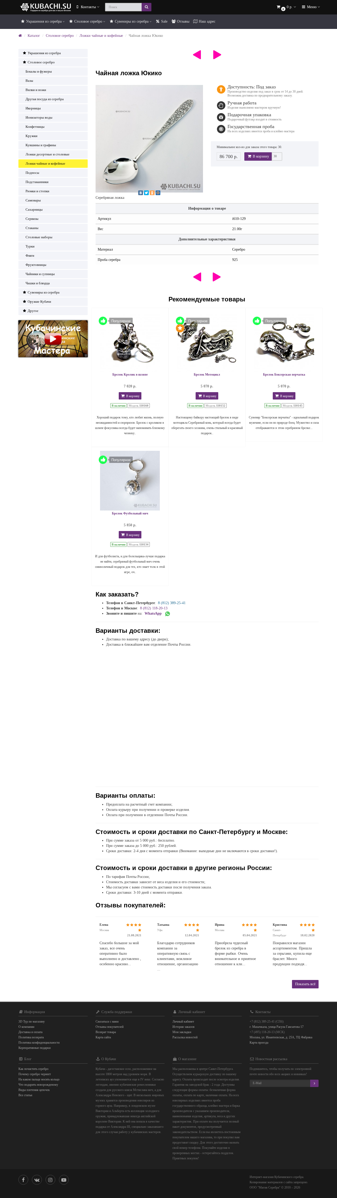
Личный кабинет (183, 1021)
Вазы (29, 81)
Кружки (31, 136)
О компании (26, 1027)
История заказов (183, 1027)
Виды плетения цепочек (34, 1090)
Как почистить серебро (33, 1069)
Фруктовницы (36, 265)
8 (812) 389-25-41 (172, 603)
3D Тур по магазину (31, 1021)
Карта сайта (103, 1037)
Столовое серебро (88, 21)
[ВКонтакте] (140, 192)
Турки (30, 246)
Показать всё (305, 984)
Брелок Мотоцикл (207, 374)
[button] (286, 7)
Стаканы (32, 228)
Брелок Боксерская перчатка (284, 374)
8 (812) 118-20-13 (153, 608)
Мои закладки (181, 1032)
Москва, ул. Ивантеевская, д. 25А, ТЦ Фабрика (281, 1037)
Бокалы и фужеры (39, 71)
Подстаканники (37, 182)
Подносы (32, 173)
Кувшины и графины (41, 145)
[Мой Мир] (158, 192)
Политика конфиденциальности (39, 1042)
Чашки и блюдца (38, 283)
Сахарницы (34, 209)
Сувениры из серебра (132, 21)
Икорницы (33, 108)
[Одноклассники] (152, 192)
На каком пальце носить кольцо (39, 1079)
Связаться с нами (107, 1021)
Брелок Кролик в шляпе (130, 374)
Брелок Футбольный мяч (130, 513)
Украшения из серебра (44, 21)
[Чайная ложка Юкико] (149, 139)
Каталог (34, 36)
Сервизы (32, 219)
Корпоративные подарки (34, 1048)
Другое (32, 311)
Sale (163, 21)
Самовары (33, 200)
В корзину (260, 156)
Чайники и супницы (40, 274)
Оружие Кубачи (39, 302)
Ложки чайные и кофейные (101, 36)
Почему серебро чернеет (34, 1074)
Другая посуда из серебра (45, 99)
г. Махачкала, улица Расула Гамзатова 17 (277, 1027)
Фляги (30, 255)
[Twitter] (146, 192)
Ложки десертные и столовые (48, 154)
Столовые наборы (39, 237)
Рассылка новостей (184, 1037)
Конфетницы (35, 127)
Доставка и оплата (30, 1032)
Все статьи (25, 1095)
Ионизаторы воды (39, 117)
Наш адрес (206, 21)
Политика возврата (31, 1037)
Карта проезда (259, 1042)
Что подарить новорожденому (38, 1084)
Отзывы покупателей (109, 1027)
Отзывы (182, 21)
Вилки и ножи (36, 90)
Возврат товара (106, 1032)
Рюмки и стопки (37, 191)
